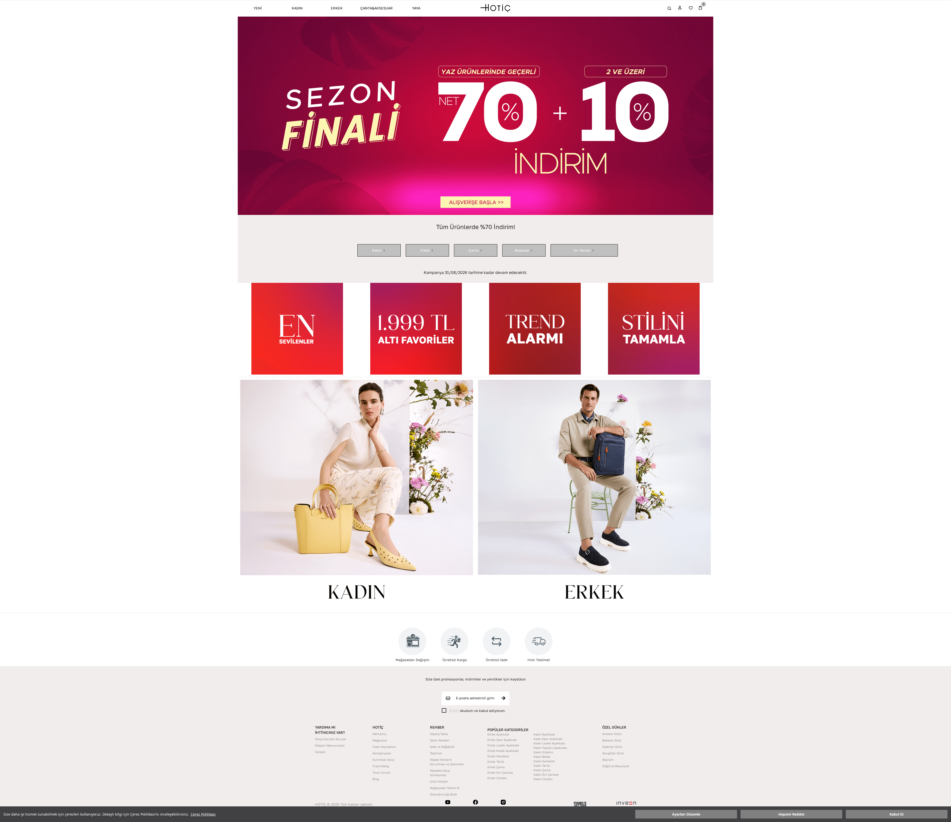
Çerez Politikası (203, 814)
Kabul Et (897, 814)
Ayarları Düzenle (686, 814)
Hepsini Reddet (791, 814)
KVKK (454, 710)
